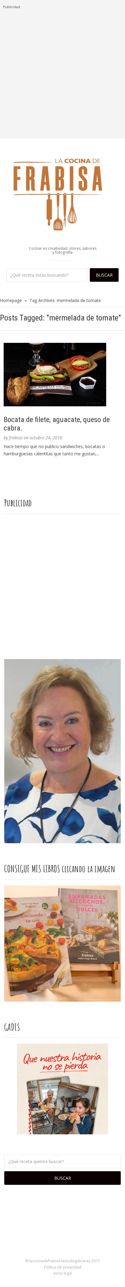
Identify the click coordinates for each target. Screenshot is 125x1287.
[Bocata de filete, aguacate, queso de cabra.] (62, 374)
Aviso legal (62, 1273)
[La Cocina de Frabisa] (62, 194)
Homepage (11, 300)
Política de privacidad (62, 1267)
